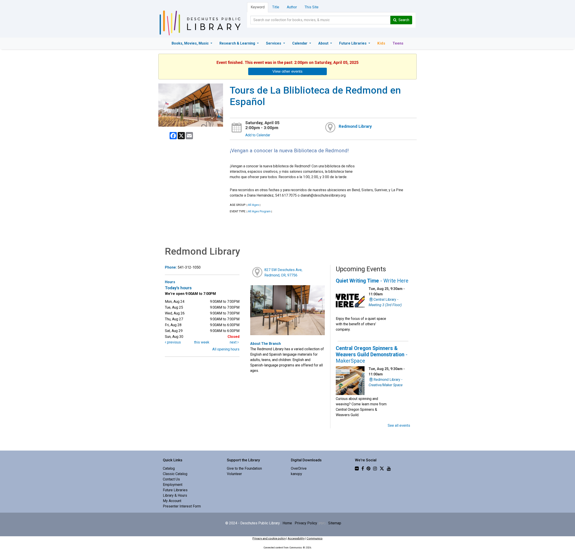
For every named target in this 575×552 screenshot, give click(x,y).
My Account (172, 501)
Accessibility (296, 538)
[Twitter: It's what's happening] (382, 468)
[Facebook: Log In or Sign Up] (362, 468)
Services (274, 43)
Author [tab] (292, 7)
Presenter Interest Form (182, 506)
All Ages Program (259, 211)
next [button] (233, 342)
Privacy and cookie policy (269, 538)
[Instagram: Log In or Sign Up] (375, 468)
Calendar (300, 43)
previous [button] (173, 342)
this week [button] (201, 342)
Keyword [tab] (258, 7)
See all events (399, 425)
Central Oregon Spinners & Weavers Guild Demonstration (371, 354)
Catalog (169, 468)
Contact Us (171, 479)
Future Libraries (353, 43)
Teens (398, 43)
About (323, 43)
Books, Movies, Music (191, 43)
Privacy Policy (306, 523)
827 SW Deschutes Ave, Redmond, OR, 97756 (283, 272)
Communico (315, 538)
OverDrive (299, 468)
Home (287, 523)
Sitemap (334, 523)
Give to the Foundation (244, 468)
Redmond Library (355, 126)
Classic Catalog (175, 474)
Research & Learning (237, 43)
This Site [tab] (311, 7)
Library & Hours (175, 495)
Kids (381, 43)
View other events (287, 71)
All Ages (253, 204)
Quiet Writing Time (372, 281)
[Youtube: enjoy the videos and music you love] (389, 468)
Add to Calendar (257, 135)
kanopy (296, 474)
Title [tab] (275, 7)
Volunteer (234, 474)
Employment (172, 484)
